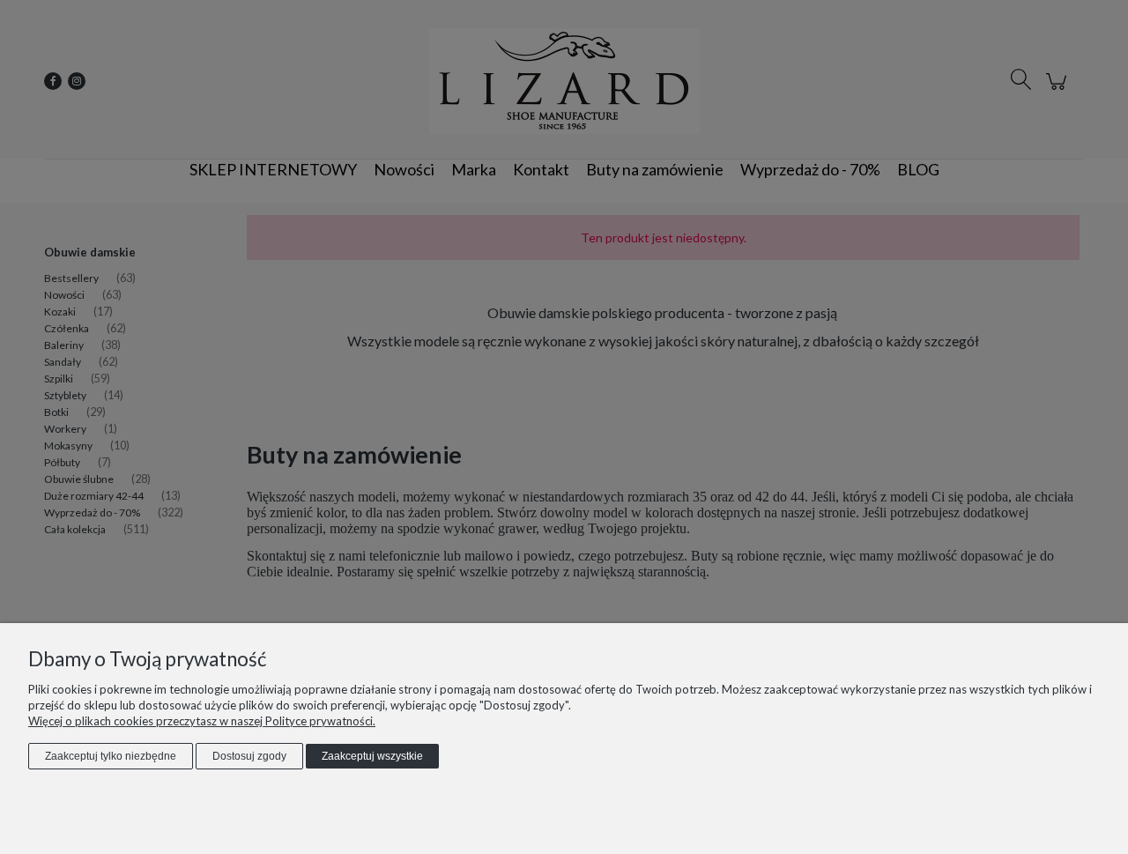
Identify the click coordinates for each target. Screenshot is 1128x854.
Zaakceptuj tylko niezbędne (110, 756)
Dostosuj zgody (249, 756)
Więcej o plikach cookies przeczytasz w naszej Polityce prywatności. (201, 721)
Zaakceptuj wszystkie (372, 756)
